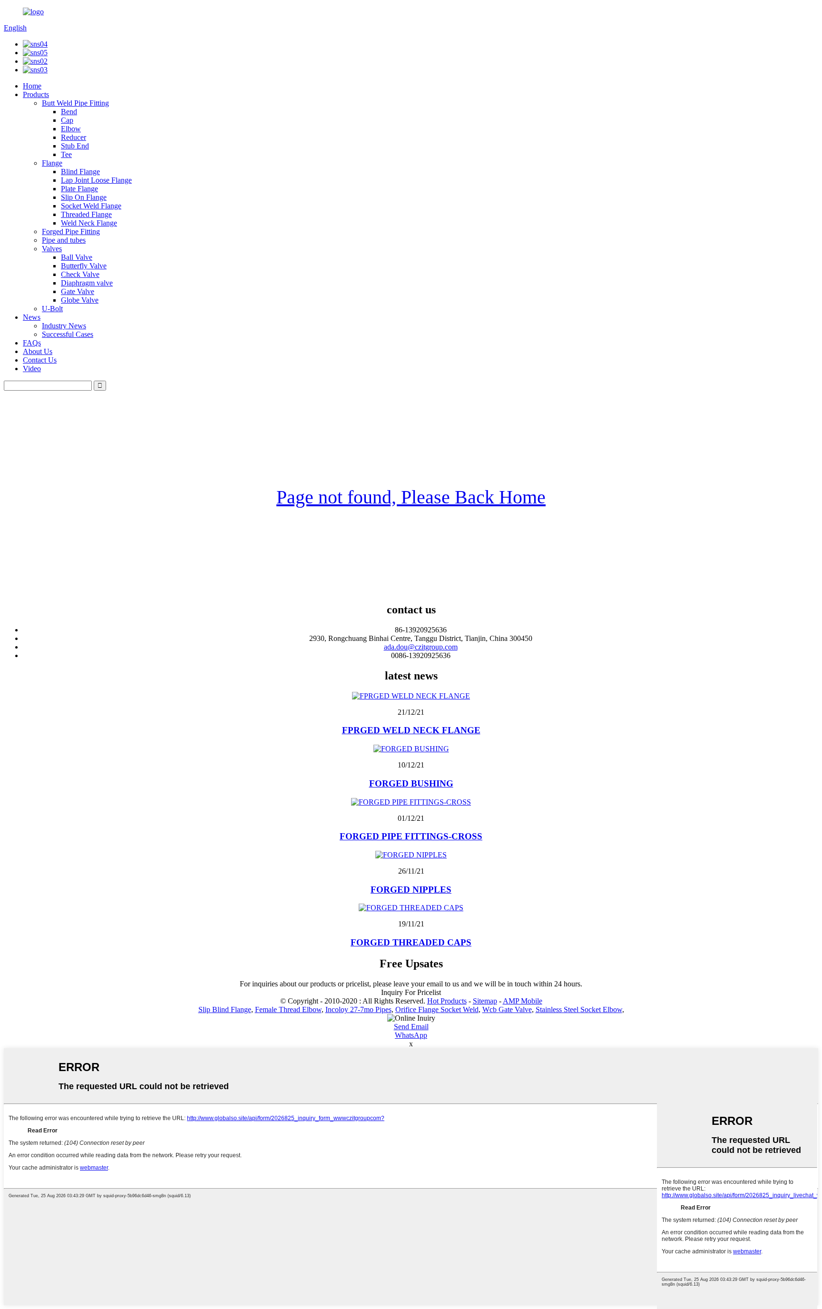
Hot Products (447, 1001)
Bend (69, 112)
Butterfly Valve (84, 266)
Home (32, 86)
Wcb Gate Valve (507, 1009)
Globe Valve (79, 300)
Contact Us (40, 360)
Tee (66, 154)
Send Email (411, 1027)
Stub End (75, 146)
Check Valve (80, 274)
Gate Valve (77, 291)
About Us (37, 351)
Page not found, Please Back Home (411, 497)
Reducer (73, 137)
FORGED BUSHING (411, 783)
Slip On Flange (84, 197)
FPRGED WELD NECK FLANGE (411, 730)
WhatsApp (411, 1035)
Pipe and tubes (64, 240)
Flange (52, 163)
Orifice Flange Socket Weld (437, 1009)
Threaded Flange (86, 214)
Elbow (71, 129)
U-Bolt (52, 309)
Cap (67, 120)
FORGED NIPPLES (411, 890)
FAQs (32, 343)
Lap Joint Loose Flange (96, 180)
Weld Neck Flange (89, 223)
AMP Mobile (522, 1001)
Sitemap (485, 1001)
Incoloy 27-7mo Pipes (358, 1009)
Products (36, 94)
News (31, 317)
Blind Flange (80, 171)
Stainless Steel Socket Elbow (579, 1009)
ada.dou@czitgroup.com (421, 647)
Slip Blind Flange (224, 1009)
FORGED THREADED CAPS (411, 942)
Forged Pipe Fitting (71, 231)
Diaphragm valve (87, 283)
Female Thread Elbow (288, 1009)
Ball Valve (76, 257)
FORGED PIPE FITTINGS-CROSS (411, 836)
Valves (52, 249)
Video (32, 368)
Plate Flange (79, 189)
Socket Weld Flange (91, 206)
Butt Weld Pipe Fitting (75, 103)
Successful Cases (67, 334)
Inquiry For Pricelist (411, 992)
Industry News (64, 326)
